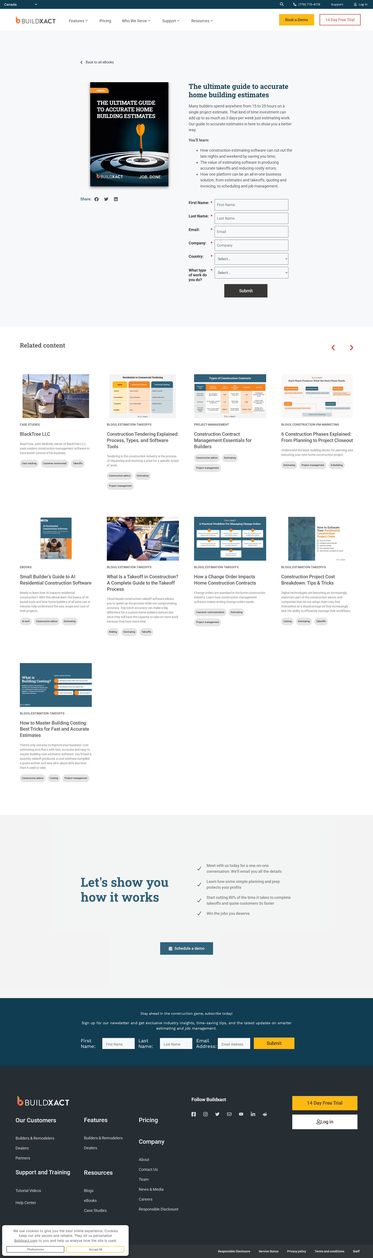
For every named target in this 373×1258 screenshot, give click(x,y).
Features (76, 21)
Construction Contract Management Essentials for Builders (223, 440)
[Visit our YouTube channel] (241, 1115)
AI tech (26, 621)
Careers (145, 1199)
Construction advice (119, 475)
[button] (96, 199)
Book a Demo (296, 19)
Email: (200, 229)
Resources (200, 21)
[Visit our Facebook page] (193, 1115)
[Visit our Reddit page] (265, 1115)
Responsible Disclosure (159, 1209)
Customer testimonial (54, 463)
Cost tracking (29, 463)
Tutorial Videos (28, 1190)
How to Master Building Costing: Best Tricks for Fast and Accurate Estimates (54, 729)
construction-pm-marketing (315, 424)
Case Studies (30, 424)
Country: (200, 256)
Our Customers (36, 1120)
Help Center (26, 1202)
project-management (211, 424)
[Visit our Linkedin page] (253, 1115)
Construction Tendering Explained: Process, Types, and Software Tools (143, 440)
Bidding (113, 632)
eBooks (26, 567)
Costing (287, 621)
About (144, 1159)
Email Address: (206, 1043)
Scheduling (337, 465)
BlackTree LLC (35, 434)
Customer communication (210, 612)
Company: (200, 243)
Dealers (22, 1148)
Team (144, 1179)
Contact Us (148, 1169)
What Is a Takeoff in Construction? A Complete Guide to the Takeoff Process (142, 583)
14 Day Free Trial (340, 19)
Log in (363, 4)
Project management (120, 485)
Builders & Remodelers (35, 1138)
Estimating (143, 475)
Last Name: (200, 216)
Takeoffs (77, 463)
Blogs (112, 424)
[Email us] (229, 1115)
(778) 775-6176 (308, 4)
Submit (246, 290)
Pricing (105, 21)
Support (337, 4)
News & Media (151, 1189)
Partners (23, 1158)
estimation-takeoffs (134, 424)
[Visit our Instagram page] (205, 1115)
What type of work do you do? (200, 275)
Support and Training (43, 1172)
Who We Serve (134, 21)
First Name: (200, 202)
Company (151, 1142)
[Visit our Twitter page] (217, 1115)
